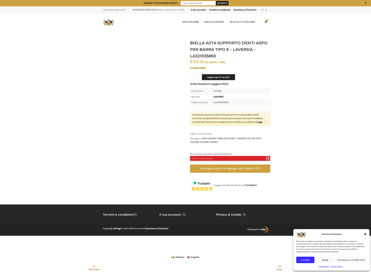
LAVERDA (218, 96)
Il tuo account (198, 10)
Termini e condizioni (219, 10)
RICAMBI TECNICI (209, 142)
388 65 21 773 (252, 168)
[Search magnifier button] (267, 158)
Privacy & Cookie (228, 214)
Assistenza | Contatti (244, 10)
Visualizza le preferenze (351, 260)
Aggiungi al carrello (218, 77)
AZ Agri (118, 228)
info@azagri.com (233, 168)
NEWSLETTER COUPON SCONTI (161, 3)
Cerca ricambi (190, 22)
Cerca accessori (214, 22)
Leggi (259, 122)
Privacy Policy (337, 266)
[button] (365, 234)
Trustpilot (251, 185)
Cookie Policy (324, 266)
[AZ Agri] (108, 22)
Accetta (305, 260)
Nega (325, 260)
